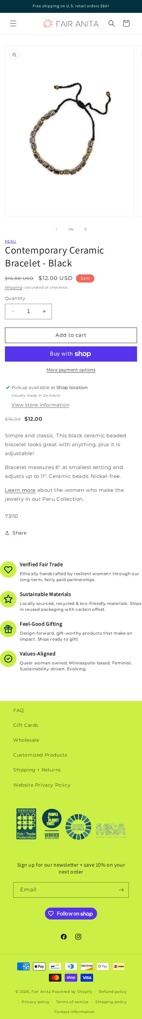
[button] (13, 23)
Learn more (20, 490)
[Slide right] (85, 229)
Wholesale (26, 740)
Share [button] (20, 533)
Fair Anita (41, 991)
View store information (40, 405)
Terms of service (72, 1001)
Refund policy (112, 991)
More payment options (71, 369)
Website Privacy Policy (41, 785)
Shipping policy (111, 1001)
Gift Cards (25, 725)
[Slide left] (56, 229)
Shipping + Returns (37, 770)
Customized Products (40, 755)
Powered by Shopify (72, 991)
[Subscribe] (121, 890)
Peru (10, 241)
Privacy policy (36, 1001)
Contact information (74, 1011)
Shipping (13, 287)
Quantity (15, 298)
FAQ (18, 710)
